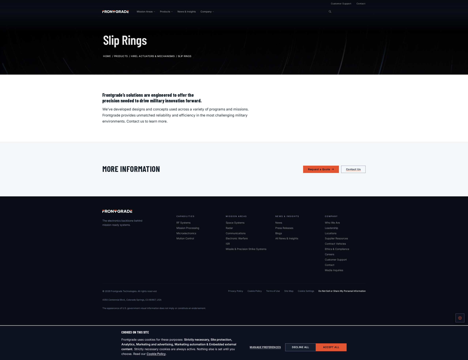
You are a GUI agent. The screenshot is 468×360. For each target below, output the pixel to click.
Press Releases (284, 227)
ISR (228, 243)
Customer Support (341, 3)
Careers (329, 254)
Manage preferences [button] (265, 347)
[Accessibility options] (460, 318)
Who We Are (332, 222)
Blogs (278, 233)
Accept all (331, 347)
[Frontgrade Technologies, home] (115, 11)
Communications (236, 233)
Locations (330, 233)
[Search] (330, 11)
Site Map (288, 291)
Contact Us (353, 169)
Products (165, 11)
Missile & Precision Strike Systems (246, 248)
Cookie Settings (306, 291)
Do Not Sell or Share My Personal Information (342, 291)
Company (206, 11)
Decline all (300, 347)
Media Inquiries (334, 270)
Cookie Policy (156, 354)
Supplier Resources (336, 238)
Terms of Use (273, 291)
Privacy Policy (235, 291)
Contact (360, 3)
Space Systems (235, 222)
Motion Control (185, 238)
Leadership (331, 227)
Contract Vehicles (335, 243)
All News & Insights (286, 238)
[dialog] (234, 343)
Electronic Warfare (237, 238)
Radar (229, 227)
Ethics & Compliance (337, 248)
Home (107, 56)
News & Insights (187, 11)
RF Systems (183, 222)
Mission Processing (187, 227)
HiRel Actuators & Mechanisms (153, 56)
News (278, 222)
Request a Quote (319, 169)
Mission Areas (145, 11)
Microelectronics (186, 233)
